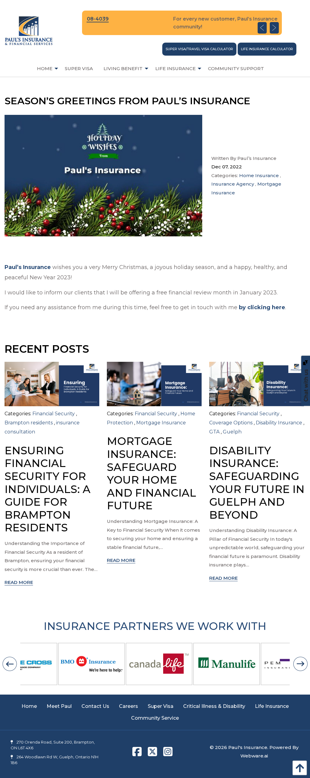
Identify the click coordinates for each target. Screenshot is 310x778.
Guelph (232, 432)
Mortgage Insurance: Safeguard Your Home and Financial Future (151, 473)
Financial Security (53, 414)
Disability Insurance (279, 423)
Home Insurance (259, 175)
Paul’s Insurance (28, 267)
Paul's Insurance (247, 747)
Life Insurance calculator (267, 49)
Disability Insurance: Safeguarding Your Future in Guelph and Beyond (257, 482)
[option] (182, 23)
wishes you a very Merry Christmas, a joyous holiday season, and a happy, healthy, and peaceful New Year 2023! (146, 272)
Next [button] (274, 28)
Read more (19, 582)
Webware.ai (254, 756)
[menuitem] (45, 68)
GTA (214, 432)
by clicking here (262, 307)
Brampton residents (29, 423)
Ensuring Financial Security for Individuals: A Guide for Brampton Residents (48, 489)
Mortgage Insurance (161, 423)
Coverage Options (230, 423)
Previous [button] (262, 28)
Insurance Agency (232, 184)
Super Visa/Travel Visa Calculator (199, 49)
